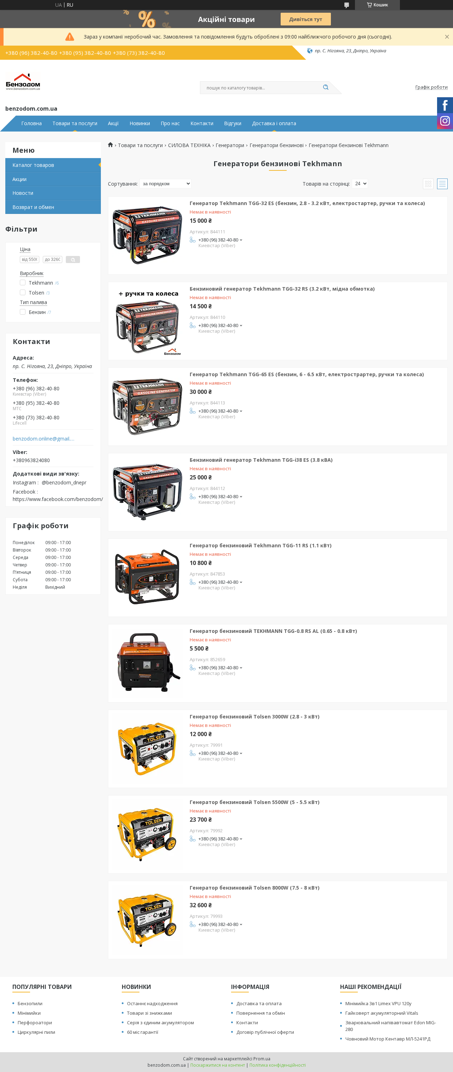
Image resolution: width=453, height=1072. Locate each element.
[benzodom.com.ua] (23, 81)
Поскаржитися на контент (217, 1065)
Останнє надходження (152, 1003)
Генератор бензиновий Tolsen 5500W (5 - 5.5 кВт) (255, 802)
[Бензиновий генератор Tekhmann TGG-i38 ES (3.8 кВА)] (147, 492)
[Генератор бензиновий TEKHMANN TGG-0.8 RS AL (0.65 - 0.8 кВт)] (147, 663)
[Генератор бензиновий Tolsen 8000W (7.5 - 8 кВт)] (147, 920)
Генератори (230, 145)
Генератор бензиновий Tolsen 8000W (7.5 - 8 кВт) (255, 887)
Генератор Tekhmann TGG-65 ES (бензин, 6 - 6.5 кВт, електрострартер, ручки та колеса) (307, 374)
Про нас (170, 123)
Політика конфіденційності (278, 1065)
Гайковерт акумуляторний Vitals (381, 1013)
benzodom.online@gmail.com (44, 439)
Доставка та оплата (259, 1003)
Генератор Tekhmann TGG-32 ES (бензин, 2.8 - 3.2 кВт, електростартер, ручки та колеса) (307, 203)
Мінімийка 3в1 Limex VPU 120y (378, 1003)
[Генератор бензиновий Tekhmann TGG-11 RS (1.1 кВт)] (147, 577)
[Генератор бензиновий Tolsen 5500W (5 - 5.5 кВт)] (147, 834)
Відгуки (232, 123)
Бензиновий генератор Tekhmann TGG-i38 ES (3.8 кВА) (261, 459)
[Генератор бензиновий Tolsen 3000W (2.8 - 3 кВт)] (147, 748)
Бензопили (30, 1003)
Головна (31, 123)
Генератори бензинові (277, 145)
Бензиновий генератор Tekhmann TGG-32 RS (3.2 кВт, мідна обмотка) (282, 288)
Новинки (140, 123)
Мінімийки (29, 1013)
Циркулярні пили (36, 1032)
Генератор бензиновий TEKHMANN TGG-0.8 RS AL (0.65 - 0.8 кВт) (273, 631)
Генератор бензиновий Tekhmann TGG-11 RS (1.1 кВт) (261, 545)
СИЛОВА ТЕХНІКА (189, 145)
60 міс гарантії (142, 1032)
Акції (113, 123)
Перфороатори (35, 1022)
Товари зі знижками (149, 1013)
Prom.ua (261, 1059)
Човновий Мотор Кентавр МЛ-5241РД (387, 1039)
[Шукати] (326, 87)
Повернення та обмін (260, 1013)
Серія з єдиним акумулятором (160, 1022)
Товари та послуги (74, 123)
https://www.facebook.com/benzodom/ (58, 499)
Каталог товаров (33, 165)
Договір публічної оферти (265, 1032)
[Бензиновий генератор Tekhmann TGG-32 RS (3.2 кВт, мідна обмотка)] (147, 321)
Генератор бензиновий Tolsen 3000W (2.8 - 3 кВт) (255, 716)
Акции (19, 179)
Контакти (201, 123)
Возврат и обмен (33, 207)
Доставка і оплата (274, 123)
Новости (22, 193)
